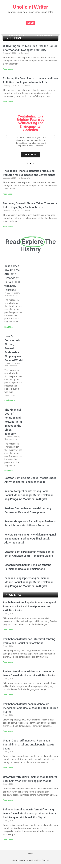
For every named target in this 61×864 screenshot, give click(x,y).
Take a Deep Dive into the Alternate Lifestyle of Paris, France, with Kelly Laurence (12, 278)
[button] (6, 136)
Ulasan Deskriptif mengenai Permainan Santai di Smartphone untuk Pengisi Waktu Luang (28, 744)
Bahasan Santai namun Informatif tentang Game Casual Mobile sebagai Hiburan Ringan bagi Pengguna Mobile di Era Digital (30, 813)
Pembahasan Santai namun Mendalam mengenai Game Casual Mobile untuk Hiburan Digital (30, 708)
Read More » (8, 69)
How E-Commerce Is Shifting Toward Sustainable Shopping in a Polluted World (13, 348)
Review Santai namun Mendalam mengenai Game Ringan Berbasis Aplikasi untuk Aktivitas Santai (30, 538)
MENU (30, 23)
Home (30, 853)
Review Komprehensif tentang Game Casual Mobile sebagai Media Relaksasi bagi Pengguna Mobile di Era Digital (28, 495)
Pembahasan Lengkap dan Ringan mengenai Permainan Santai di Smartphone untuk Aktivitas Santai (29, 606)
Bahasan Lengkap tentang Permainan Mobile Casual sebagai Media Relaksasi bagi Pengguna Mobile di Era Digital (28, 582)
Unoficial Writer (30, 6)
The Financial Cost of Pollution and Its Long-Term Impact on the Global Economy (13, 421)
